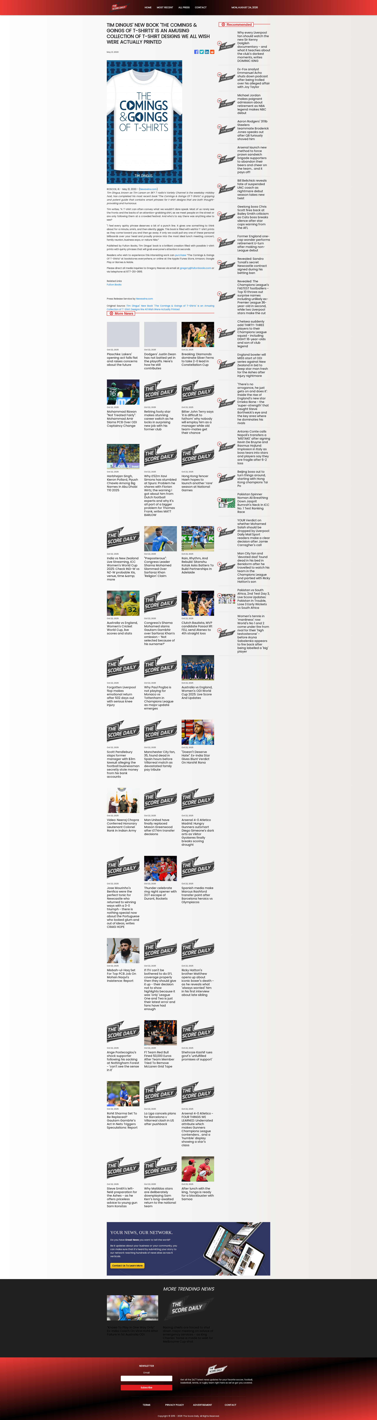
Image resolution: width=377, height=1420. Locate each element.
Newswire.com (148, 189)
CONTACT (201, 7)
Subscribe (146, 1387)
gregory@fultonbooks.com (195, 268)
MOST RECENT (165, 7)
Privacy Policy (174, 1405)
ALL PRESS (184, 7)
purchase (181, 255)
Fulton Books (114, 284)
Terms (146, 1405)
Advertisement (202, 1405)
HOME (148, 7)
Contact (230, 1405)
